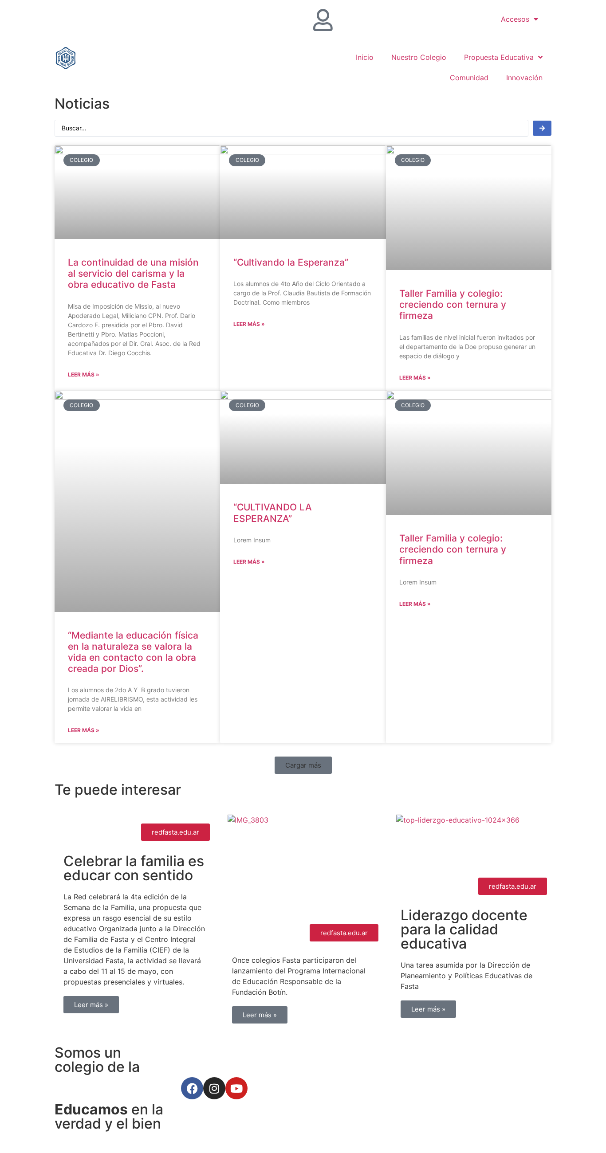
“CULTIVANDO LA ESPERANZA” (272, 513)
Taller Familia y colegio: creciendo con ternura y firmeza (452, 304)
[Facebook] (192, 1088)
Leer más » (83, 374)
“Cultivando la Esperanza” (290, 262)
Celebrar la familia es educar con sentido (133, 868)
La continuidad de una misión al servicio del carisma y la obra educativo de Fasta (133, 273)
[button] (303, 765)
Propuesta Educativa (499, 57)
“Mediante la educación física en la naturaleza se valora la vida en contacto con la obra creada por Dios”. (133, 652)
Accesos (515, 19)
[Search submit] (542, 128)
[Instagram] (214, 1088)
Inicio (365, 57)
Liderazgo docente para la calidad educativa (464, 929)
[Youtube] (236, 1088)
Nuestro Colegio (418, 57)
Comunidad (469, 77)
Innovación (524, 77)
